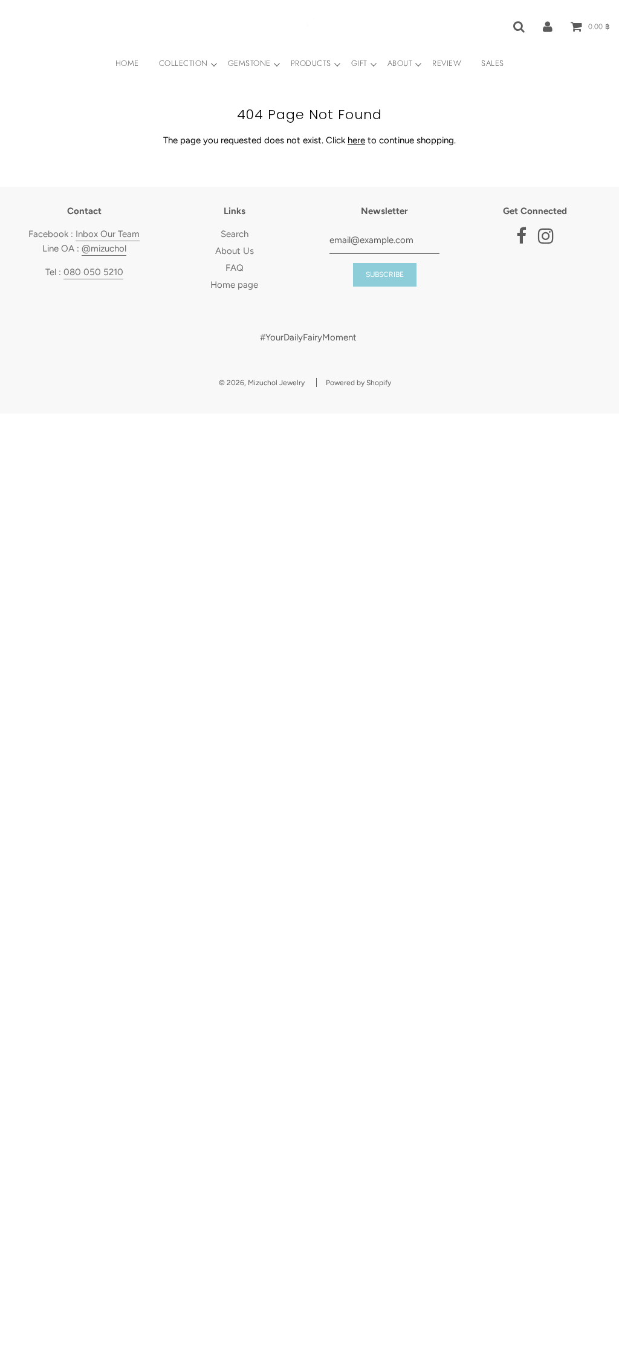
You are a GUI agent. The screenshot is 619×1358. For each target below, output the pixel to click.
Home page (234, 284)
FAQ (234, 267)
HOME (127, 63)
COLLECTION (183, 63)
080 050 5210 (93, 272)
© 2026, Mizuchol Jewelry (262, 382)
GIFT (359, 63)
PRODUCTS (311, 63)
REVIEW (446, 63)
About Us (234, 250)
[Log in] (548, 26)
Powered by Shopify (358, 382)
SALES (492, 63)
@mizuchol (104, 248)
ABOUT (400, 63)
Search (234, 234)
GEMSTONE (249, 63)
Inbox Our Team (108, 234)
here (356, 140)
